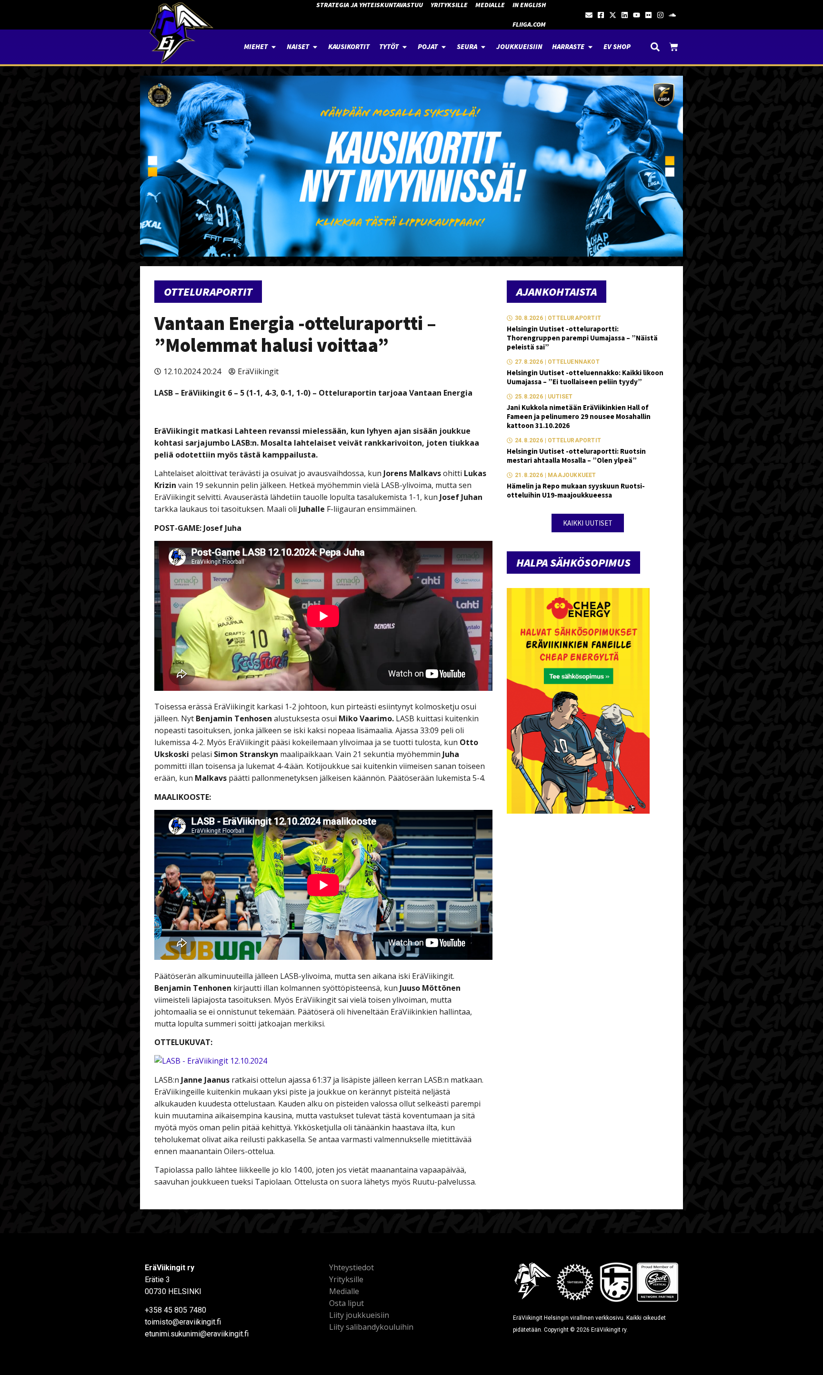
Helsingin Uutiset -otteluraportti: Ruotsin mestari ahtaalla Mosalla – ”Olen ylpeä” (576, 456)
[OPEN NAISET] (315, 46)
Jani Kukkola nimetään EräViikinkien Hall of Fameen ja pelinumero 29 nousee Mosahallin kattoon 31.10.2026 (579, 416)
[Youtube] (636, 15)
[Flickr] (648, 15)
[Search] (655, 47)
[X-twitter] (613, 15)
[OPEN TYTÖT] (404, 46)
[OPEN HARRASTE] (590, 46)
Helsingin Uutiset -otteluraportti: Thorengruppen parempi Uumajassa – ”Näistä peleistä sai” (582, 337)
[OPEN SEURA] (483, 46)
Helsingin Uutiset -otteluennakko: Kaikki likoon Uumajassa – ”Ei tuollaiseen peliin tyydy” (585, 377)
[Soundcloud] (672, 15)
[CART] (673, 47)
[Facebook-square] (601, 15)
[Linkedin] (625, 15)
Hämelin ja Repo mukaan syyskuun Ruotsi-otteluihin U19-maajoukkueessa (576, 490)
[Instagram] (660, 15)
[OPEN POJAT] (443, 46)
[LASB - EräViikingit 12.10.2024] (210, 1061)
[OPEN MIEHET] (273, 46)
